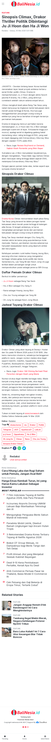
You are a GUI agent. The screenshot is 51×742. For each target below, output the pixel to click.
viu (25, 425)
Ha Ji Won (31, 434)
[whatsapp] (19, 448)
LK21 (16, 430)
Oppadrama (19, 434)
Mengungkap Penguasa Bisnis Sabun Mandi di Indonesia (27, 516)
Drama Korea (8, 218)
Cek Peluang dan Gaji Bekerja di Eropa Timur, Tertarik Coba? (24, 584)
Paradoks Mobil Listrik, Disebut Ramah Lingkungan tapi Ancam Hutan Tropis (28, 526)
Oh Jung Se (8, 439)
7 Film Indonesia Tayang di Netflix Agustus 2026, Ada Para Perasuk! (25, 496)
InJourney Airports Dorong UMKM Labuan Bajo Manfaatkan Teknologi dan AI (26, 506)
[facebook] (14, 448)
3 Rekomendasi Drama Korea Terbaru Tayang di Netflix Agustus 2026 (28, 536)
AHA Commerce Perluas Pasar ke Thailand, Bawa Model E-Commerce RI (27, 574)
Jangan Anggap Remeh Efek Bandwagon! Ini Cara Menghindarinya (29, 607)
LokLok (38, 430)
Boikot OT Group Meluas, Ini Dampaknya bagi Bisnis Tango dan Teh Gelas (26, 546)
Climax (19, 439)
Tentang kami (26, 717)
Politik (41, 425)
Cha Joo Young (39, 439)
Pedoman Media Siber (25, 720)
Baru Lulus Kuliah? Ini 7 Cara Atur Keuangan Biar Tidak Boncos (29, 634)
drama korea (15, 425)
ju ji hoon (7, 434)
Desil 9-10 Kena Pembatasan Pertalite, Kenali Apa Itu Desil (23, 564)
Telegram (7, 430)
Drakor (33, 425)
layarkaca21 (26, 430)
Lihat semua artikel (18, 460)
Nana (27, 439)
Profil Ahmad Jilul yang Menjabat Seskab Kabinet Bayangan (25, 555)
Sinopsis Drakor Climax (13, 444)
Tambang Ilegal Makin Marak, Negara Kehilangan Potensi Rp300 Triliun (30, 621)
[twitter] (24, 448)
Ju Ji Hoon (8, 281)
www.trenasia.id (32, 413)
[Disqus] (25, 673)
